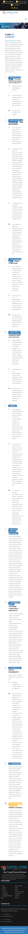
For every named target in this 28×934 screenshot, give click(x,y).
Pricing (16, 890)
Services (4, 890)
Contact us (4, 891)
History (16, 897)
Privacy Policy (5, 894)
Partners (17, 895)
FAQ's (16, 888)
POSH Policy (18, 894)
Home (3, 886)
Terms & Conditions (19, 891)
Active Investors (18, 886)
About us (4, 888)
